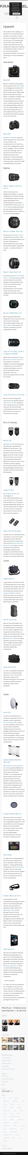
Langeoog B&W (5, 1066)
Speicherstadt (6, 1137)
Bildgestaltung (15, 1101)
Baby (10, 1098)
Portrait (21, 1128)
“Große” (11, 675)
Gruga (15, 1110)
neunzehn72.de (6, 1125)
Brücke (22, 1101)
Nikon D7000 (7, 134)
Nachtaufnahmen (6, 1122)
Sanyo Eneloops (7, 855)
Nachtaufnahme (20, 1119)
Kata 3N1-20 (11, 638)
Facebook (10, 17)
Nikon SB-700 (7, 440)
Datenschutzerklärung (7, 1148)
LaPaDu (4, 1119)
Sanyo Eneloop (19, 867)
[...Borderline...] (16, 1047)
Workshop (5, 1140)
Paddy (4, 1128)
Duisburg (12, 1104)
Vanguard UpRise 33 (8, 579)
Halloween (22, 1110)
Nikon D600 (6, 80)
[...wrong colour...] (21, 1040)
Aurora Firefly (7, 712)
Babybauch (17, 1098)
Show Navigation (22, 14)
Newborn (15, 1125)
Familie (4, 1107)
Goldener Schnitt (6, 1110)
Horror (11, 1113)
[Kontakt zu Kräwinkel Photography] (14, 1009)
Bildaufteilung (6, 1101)
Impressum (4, 1145)
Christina (5, 1104)
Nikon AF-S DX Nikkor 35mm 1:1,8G (13, 231)
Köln (24, 1113)
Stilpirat (3, 1084)
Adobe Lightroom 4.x (9, 949)
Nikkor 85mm (7, 325)
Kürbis (4, 1116)
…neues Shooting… (6, 1057)
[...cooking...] (21, 1047)
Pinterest (14, 17)
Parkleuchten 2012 (13, 1128)
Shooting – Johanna (6, 1063)
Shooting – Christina (6, 1060)
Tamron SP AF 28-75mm (13, 359)
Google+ (17, 17)
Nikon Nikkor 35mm (17, 235)
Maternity (12, 1119)
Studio (20, 1137)
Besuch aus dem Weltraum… (8, 1069)
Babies (4, 1098)
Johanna (18, 1113)
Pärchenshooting (13, 1131)
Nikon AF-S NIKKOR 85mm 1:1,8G (12, 313)
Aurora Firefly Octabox (10, 722)
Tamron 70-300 (11, 403)
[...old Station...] (10, 1040)
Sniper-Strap (10, 910)
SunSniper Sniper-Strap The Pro (12, 896)
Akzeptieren (16, 13)
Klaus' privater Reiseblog (7, 1079)
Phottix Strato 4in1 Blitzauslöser (12, 531)
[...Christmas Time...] (10, 1047)
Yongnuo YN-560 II (8, 490)
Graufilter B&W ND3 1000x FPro (12, 814)
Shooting (17, 1134)
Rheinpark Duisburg (7, 1134)
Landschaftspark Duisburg (14, 1116)
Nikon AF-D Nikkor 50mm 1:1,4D (12, 272)
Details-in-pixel (5, 1076)
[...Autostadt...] (16, 1040)
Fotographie (19, 1107)
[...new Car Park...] (4, 1040)
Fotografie (12, 1107)
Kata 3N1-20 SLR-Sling (9, 620)
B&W (15, 824)
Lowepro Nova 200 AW (9, 667)
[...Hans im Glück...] (4, 1047)
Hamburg (5, 1113)
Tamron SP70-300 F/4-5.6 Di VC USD (13, 395)
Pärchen (5, 1131)
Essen (18, 1104)
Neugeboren (16, 1122)
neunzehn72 (5, 1081)
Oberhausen (23, 1125)
